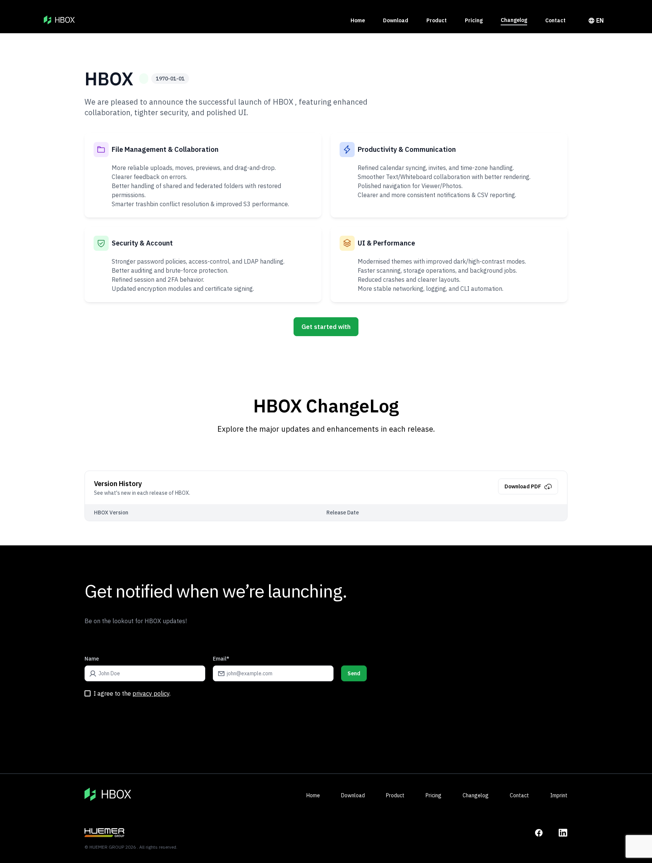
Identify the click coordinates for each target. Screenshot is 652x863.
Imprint (558, 795)
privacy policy (150, 693)
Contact (555, 20)
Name (92, 658)
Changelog (514, 20)
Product (436, 20)
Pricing (474, 20)
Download (395, 20)
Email (221, 658)
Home (358, 20)
